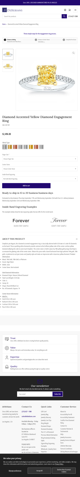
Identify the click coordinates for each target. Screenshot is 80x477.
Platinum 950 (41, 147)
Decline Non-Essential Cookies (64, 470)
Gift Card (43, 411)
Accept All (39, 470)
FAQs (61, 434)
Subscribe (57, 394)
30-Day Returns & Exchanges (69, 451)
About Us (63, 411)
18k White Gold (26, 147)
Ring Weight (45, 423)
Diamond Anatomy (46, 429)
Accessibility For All (66, 414)
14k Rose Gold (15, 147)
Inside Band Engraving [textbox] (8, 174)
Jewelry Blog (44, 414)
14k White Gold (5, 147)
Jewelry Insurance (65, 437)
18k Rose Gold (36, 147)
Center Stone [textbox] (6, 164)
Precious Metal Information (49, 435)
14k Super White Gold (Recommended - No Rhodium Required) (20, 147)
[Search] (64, 16)
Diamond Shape (46, 426)
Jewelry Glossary (46, 417)
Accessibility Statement (67, 417)
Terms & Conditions (66, 448)
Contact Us (63, 426)
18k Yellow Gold (31, 147)
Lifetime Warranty (65, 446)
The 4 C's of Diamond (47, 432)
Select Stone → (41, 41)
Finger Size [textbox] (5, 154)
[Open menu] (75, 10)
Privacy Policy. (59, 464)
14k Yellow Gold (10, 147)
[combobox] (34, 16)
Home (4, 24)
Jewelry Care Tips (46, 420)
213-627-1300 (73, 16)
